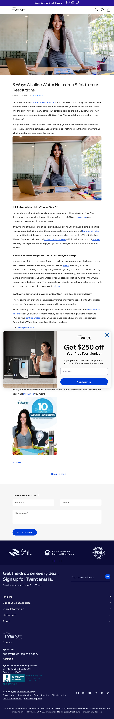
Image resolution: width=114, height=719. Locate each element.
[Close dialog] (107, 335)
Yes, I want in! (84, 381)
